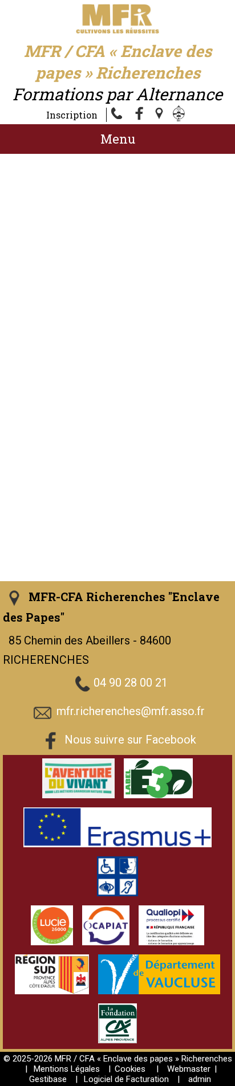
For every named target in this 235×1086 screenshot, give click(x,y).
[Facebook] (140, 114)
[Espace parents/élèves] (181, 114)
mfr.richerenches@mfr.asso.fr (130, 711)
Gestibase (48, 1079)
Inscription (72, 115)
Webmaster (188, 1069)
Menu (117, 138)
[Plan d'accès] (160, 114)
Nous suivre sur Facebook (130, 740)
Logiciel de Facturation (126, 1079)
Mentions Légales (67, 1069)
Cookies (130, 1069)
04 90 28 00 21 (131, 683)
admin (199, 1079)
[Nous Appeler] (119, 114)
